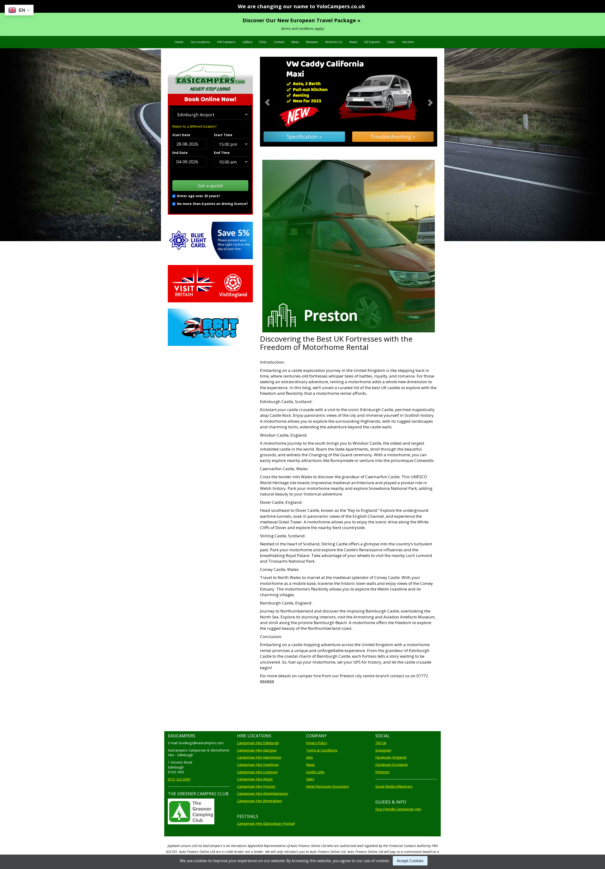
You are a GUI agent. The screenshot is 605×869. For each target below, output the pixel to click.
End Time (222, 152)
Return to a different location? (194, 126)
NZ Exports (372, 42)
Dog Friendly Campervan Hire (398, 809)
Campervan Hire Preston (256, 786)
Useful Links (315, 772)
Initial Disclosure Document (327, 786)
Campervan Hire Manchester (259, 757)
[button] (273, 102)
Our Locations (200, 42)
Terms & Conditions (321, 750)
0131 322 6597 (179, 779)
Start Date (181, 135)
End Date (180, 152)
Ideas (295, 42)
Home (179, 42)
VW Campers (226, 42)
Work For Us (333, 42)
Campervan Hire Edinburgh (258, 743)
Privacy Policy (316, 743)
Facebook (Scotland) (391, 764)
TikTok (380, 743)
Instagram (383, 750)
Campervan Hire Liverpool (257, 772)
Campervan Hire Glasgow (257, 750)
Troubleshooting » (393, 136)
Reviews (312, 42)
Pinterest (382, 772)
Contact (279, 42)
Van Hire (408, 42)
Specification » (304, 136)
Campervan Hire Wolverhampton (262, 793)
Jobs (309, 757)
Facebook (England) (390, 757)
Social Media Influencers (394, 786)
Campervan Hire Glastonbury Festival (266, 823)
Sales (391, 42)
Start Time (223, 135)
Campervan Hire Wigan (255, 779)
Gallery (247, 42)
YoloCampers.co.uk (340, 6)
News (353, 42)
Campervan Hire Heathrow (258, 764)
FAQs (263, 42)
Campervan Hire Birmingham (259, 801)
